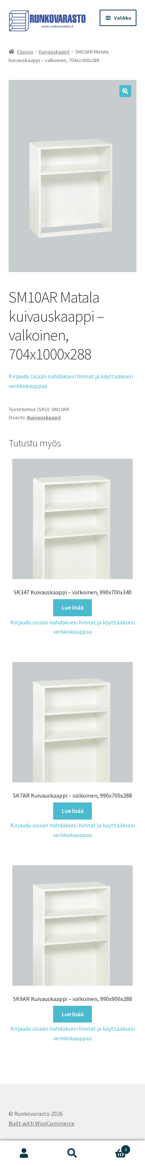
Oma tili (24, 1153)
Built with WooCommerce (41, 1123)
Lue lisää (73, 607)
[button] (125, 91)
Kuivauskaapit (54, 51)
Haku (72, 1153)
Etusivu (25, 51)
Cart (112, 1146)
